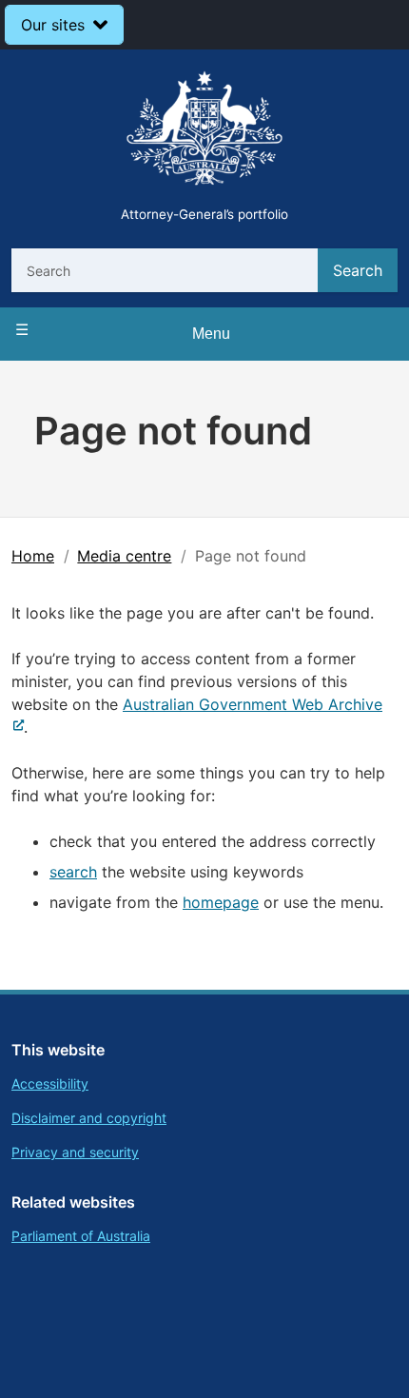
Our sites (53, 24)
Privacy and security (75, 1152)
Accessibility (49, 1083)
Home (32, 555)
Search (357, 270)
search (73, 871)
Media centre (124, 555)
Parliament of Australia (80, 1236)
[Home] (204, 131)
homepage (221, 902)
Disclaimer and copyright (88, 1118)
